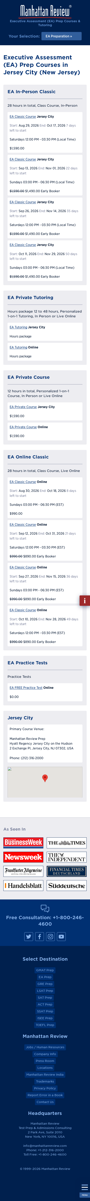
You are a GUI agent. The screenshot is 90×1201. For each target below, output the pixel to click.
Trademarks (45, 1081)
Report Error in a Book (45, 1095)
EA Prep (45, 977)
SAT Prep (45, 997)
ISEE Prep (45, 1018)
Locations (45, 1067)
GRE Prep (45, 984)
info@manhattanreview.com (45, 1145)
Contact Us (45, 1102)
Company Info (45, 1054)
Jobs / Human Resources (45, 1047)
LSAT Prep (45, 990)
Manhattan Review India (45, 1074)
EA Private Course (23, 407)
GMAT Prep (45, 970)
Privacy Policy (45, 1088)
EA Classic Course (23, 116)
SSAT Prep (45, 1011)
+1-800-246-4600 (52, 1154)
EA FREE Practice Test (26, 687)
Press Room (45, 1061)
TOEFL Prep (45, 1025)
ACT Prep (45, 1004)
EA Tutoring (18, 327)
